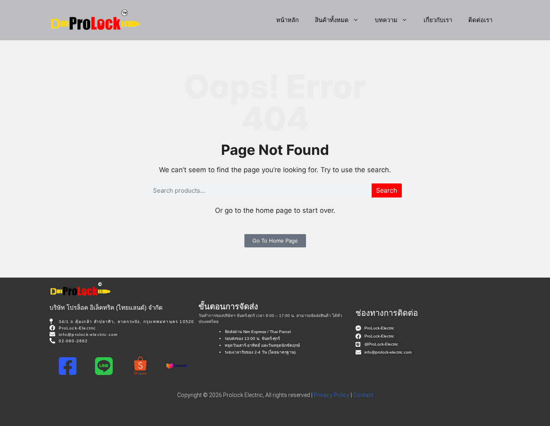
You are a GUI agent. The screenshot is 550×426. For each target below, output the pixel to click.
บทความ (386, 20)
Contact (363, 395)
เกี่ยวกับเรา (438, 20)
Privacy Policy (331, 395)
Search (386, 190)
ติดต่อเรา (480, 20)
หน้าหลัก (287, 20)
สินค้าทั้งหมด (332, 20)
